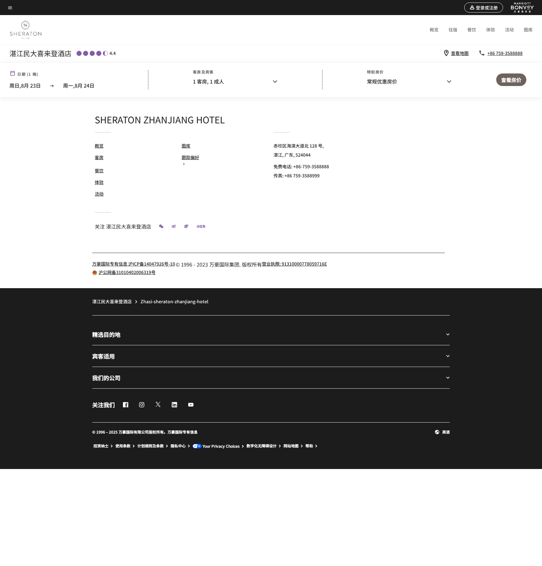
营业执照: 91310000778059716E (294, 264)
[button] (483, 8)
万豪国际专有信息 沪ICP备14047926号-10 (133, 264)
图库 (528, 29)
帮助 (309, 446)
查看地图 (460, 53)
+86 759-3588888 (505, 53)
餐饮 (471, 29)
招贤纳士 (101, 446)
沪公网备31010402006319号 (127, 272)
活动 (509, 29)
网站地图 (291, 446)
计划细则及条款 (150, 446)
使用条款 (122, 446)
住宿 (453, 29)
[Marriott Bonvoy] (518, 7)
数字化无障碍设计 (262, 446)
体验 (490, 29)
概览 (434, 29)
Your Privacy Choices (221, 446)
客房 (99, 157)
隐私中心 (178, 446)
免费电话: (301, 166)
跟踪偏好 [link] (190, 157)
